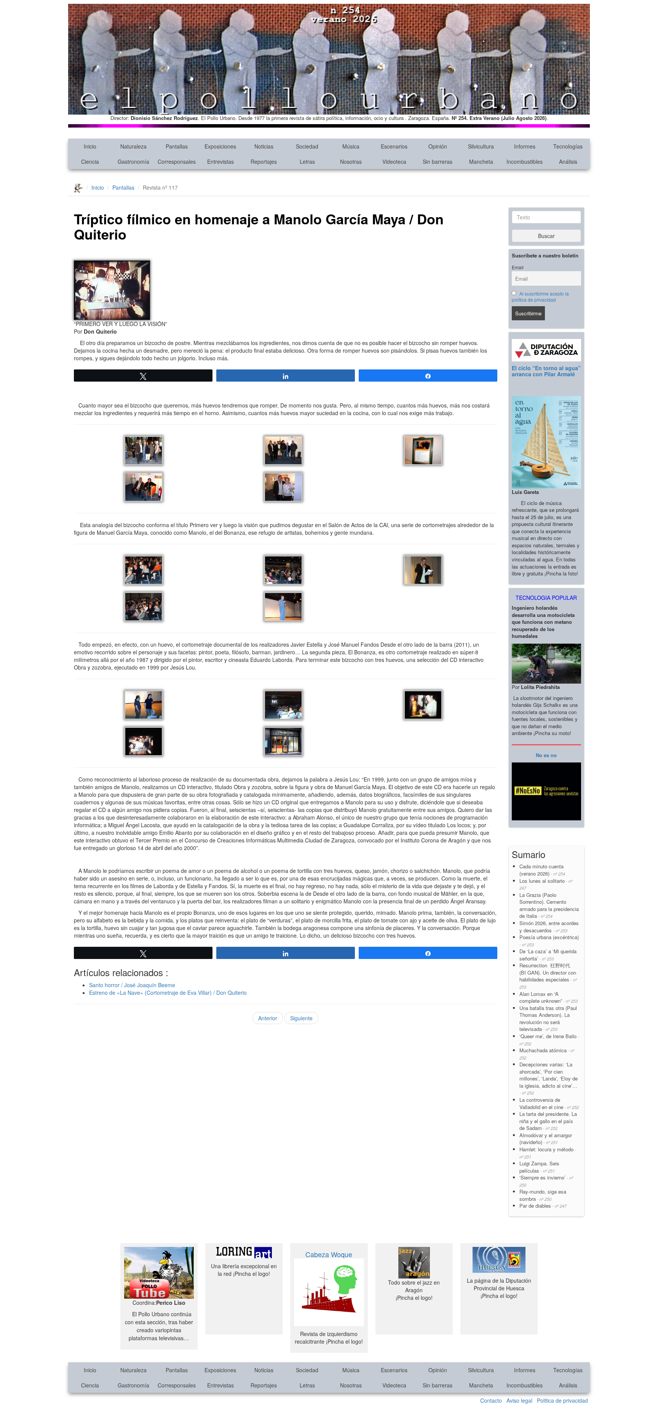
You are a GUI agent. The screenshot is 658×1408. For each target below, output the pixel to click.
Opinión (437, 146)
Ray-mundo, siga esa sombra (542, 1195)
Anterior (267, 1018)
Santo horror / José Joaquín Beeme (132, 985)
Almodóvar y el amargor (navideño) (545, 1139)
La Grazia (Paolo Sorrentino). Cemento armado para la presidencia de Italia (549, 905)
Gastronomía (133, 161)
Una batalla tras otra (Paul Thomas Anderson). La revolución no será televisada (548, 1018)
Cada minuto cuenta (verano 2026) (542, 870)
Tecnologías (568, 146)
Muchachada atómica (546, 1054)
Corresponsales (177, 161)
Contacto (491, 1400)
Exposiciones (220, 146)
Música (350, 146)
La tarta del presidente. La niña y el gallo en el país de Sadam (548, 1121)
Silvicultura (481, 146)
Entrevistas (220, 161)
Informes (524, 146)
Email (518, 267)
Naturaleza (133, 146)
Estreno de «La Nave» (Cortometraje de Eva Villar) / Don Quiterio (168, 992)
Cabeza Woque (328, 1254)
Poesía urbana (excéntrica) (549, 940)
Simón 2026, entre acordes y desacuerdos (549, 926)
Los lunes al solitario (545, 884)
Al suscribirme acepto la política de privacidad (540, 297)
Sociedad (307, 146)
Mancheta (481, 161)
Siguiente (301, 1018)
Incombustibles (524, 161)
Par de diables (543, 1205)
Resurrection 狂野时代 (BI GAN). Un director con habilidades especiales (548, 976)
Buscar (546, 236)
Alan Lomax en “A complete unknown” (548, 997)
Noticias (263, 146)
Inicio (90, 146)
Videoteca (394, 161)
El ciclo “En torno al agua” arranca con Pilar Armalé (546, 370)
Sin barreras (437, 161)
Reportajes (264, 161)
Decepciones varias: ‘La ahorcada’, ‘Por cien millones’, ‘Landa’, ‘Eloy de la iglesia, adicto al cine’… (548, 1078)
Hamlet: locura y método (547, 1153)
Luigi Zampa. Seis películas (539, 1167)
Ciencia (90, 161)
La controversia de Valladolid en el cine (549, 1103)
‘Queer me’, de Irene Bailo (549, 1039)
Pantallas (177, 146)
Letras (307, 161)
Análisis (568, 161)
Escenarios (394, 146)
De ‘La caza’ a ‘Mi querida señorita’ (548, 955)
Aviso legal (519, 1400)
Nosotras (351, 161)
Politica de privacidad (562, 1400)
